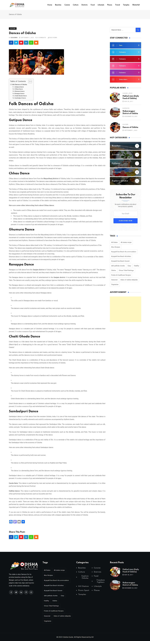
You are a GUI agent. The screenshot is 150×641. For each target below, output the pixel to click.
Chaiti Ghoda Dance (21, 96)
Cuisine (67, 5)
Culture (75, 5)
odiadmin (14, 37)
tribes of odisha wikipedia (129, 280)
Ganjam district (38, 270)
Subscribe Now (125, 221)
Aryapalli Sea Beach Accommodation (123, 252)
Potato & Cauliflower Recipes (121, 275)
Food (93, 5)
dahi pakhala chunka (118, 266)
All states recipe (126, 242)
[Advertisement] (125, 309)
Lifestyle (101, 5)
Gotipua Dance (19, 87)
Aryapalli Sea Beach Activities (121, 256)
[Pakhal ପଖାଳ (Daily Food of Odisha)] (115, 97)
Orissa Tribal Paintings (126, 270)
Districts (84, 5)
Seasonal (114, 280)
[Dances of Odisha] (115, 127)
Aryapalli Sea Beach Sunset (120, 261)
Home (49, 5)
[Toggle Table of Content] (29, 81)
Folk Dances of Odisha (19, 84)
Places (109, 5)
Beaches (58, 5)
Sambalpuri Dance (20, 98)
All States (114, 242)
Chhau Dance (19, 89)
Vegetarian (114, 284)
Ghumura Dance (19, 91)
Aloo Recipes (115, 247)
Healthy (136, 266)
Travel (117, 5)
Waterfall (136, 5)
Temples (126, 5)
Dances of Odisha (130, 127)
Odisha (113, 270)
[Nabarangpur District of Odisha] (115, 112)
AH (92, 637)
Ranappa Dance (19, 93)
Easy (129, 266)
